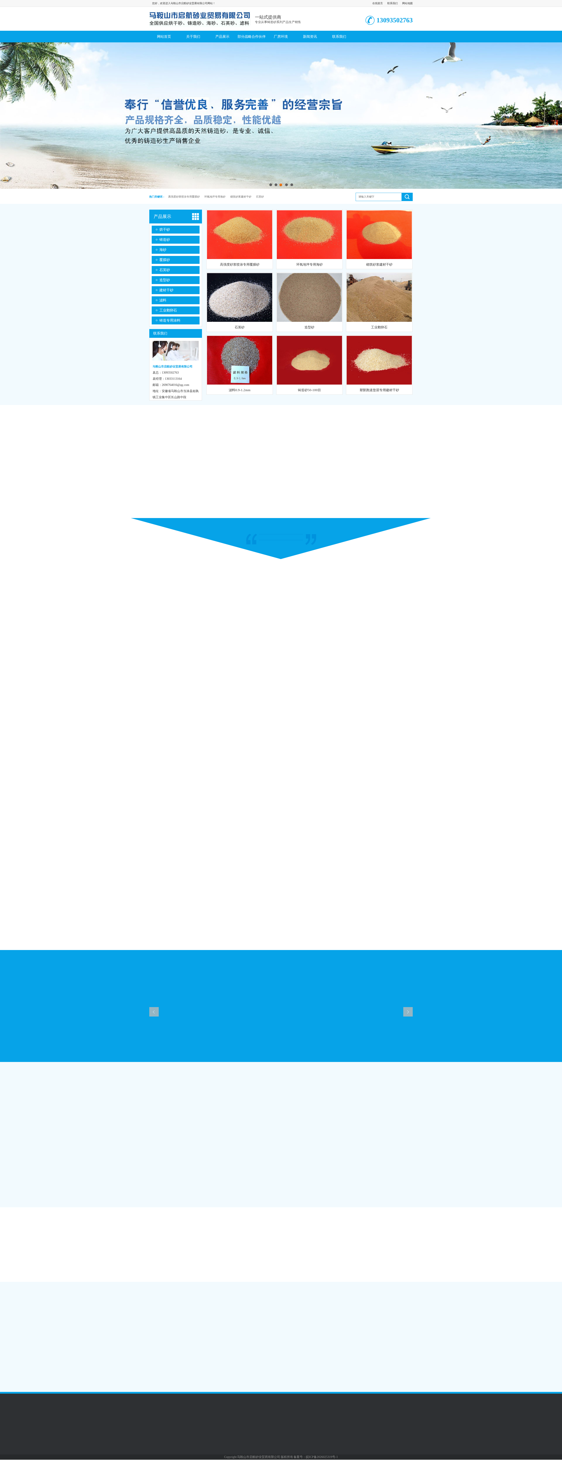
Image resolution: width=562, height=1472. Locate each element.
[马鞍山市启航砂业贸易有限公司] (199, 25)
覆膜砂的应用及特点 (347, 1305)
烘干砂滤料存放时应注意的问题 (153, 1369)
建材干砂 (166, 290)
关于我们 (193, 36)
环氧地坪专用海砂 (214, 196)
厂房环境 (281, 36)
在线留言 (377, 3)
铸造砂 (164, 239)
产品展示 (222, 36)
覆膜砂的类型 (141, 1377)
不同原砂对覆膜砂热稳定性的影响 (357, 1342)
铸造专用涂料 (169, 320)
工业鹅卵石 (168, 310)
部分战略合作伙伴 (252, 36)
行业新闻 (141, 1293)
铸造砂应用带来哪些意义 (350, 1359)
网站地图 (407, 3)
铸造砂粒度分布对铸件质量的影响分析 (360, 1377)
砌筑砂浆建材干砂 (240, 196)
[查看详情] (419, 1329)
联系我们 (392, 3)
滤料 (162, 300)
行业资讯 (216, 1447)
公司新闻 (141, 1073)
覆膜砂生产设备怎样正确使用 (152, 1342)
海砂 (162, 250)
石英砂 (260, 196)
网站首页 (164, 36)
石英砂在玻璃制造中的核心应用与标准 (158, 1351)
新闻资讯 (310, 36)
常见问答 (343, 1293)
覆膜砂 (164, 260)
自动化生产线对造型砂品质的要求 (357, 1351)
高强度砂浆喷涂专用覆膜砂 (184, 196)
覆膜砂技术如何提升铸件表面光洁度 (156, 1360)
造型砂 (164, 280)
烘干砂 (164, 229)
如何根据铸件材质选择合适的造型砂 (358, 1368)
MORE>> (270, 1292)
